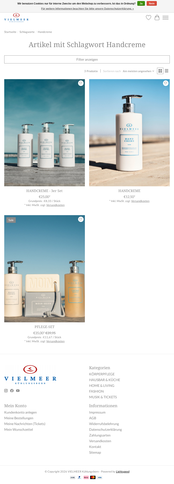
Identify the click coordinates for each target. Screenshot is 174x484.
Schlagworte (27, 32)
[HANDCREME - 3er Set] (44, 132)
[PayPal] (79, 478)
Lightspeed (122, 471)
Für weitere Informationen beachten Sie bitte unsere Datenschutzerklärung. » (87, 8)
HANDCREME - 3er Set (44, 190)
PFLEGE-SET (45, 326)
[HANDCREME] (129, 132)
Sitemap (95, 452)
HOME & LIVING (101, 385)
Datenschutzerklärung (105, 429)
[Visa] (99, 478)
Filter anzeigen (87, 59)
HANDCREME (129, 190)
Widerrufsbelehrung (104, 424)
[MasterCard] (93, 478)
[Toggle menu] (165, 17)
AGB (92, 418)
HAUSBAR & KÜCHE (104, 380)
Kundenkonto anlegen (20, 412)
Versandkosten (55, 205)
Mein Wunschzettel (18, 429)
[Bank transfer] (73, 478)
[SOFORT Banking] (86, 478)
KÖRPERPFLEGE (102, 374)
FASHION (96, 391)
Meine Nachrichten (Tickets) (24, 424)
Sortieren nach (112, 71)
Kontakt (95, 447)
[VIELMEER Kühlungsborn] (16, 17)
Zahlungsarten (100, 435)
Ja (141, 3)
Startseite (10, 32)
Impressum (97, 412)
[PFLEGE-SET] (44, 268)
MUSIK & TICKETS (103, 397)
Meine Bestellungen (18, 418)
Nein (151, 3)
